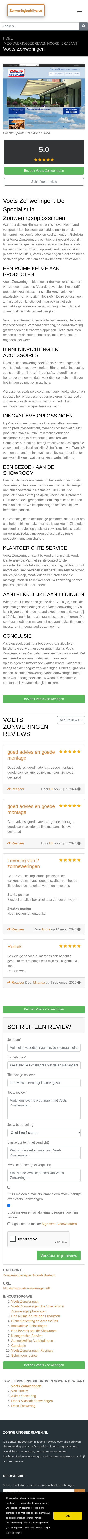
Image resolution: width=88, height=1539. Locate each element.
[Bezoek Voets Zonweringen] (44, 97)
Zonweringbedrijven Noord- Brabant (42, 43)
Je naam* (14, 1039)
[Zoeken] (83, 26)
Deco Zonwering (23, 1406)
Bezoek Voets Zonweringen (44, 1365)
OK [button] (68, 1515)
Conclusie (18, 1345)
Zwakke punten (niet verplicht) (29, 1165)
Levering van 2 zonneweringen (23, 863)
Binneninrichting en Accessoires (34, 1321)
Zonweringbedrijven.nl (26, 10)
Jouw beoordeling (20, 1125)
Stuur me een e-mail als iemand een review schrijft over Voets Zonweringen (43, 1196)
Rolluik (14, 946)
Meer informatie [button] (14, 1533)
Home (8, 38)
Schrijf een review (24, 1355)
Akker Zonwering (23, 1396)
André (46, 929)
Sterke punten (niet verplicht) (28, 1142)
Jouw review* (17, 1092)
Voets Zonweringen (25, 1301)
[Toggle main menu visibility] (80, 11)
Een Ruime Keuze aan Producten (35, 1316)
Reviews (32, 1350)
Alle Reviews (70, 720)
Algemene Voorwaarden (59, 1224)
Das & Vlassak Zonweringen (32, 1401)
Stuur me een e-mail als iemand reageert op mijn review (42, 1215)
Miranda (39, 982)
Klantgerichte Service (26, 1336)
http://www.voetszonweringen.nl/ (26, 1288)
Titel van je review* (21, 1075)
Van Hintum (19, 1391)
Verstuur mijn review (58, 1255)
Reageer (17, 789)
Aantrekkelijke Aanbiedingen (32, 1340)
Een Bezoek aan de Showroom (33, 1331)
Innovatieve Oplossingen (29, 1326)
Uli (51, 789)
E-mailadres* (16, 1057)
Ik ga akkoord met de (44, 1224)
